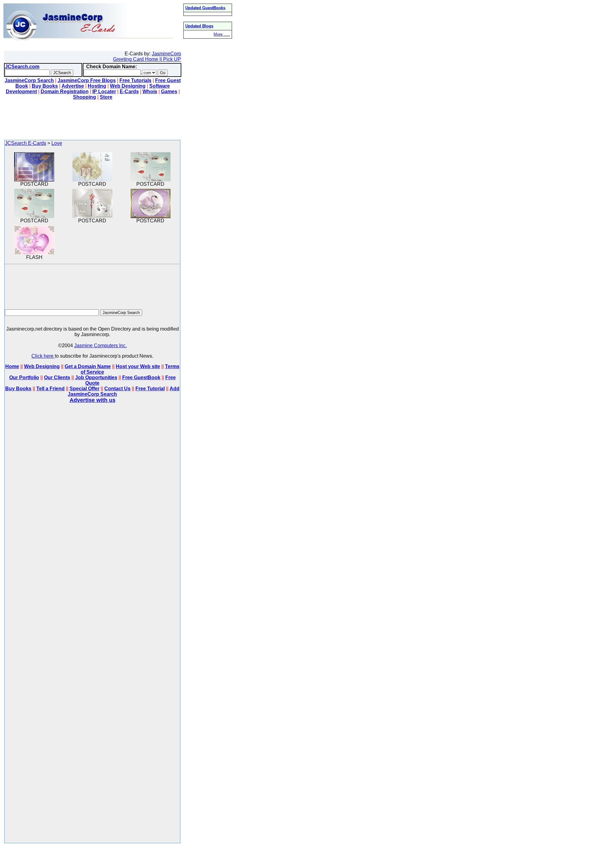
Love (56, 143)
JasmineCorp (166, 53)
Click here (43, 356)
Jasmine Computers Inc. (100, 345)
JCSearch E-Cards (25, 143)
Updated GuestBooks (205, 8)
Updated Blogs (199, 26)
